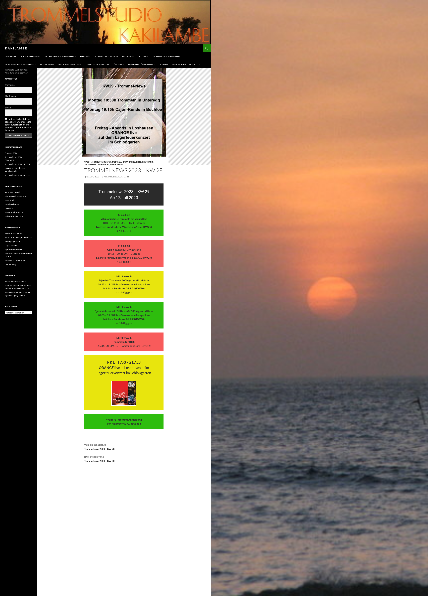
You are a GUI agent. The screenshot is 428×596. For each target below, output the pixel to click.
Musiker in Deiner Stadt (15, 260)
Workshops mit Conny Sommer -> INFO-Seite (61, 64)
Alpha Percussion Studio (15, 281)
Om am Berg (10, 264)
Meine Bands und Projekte (126, 162)
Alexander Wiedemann (116, 176)
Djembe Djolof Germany (15, 196)
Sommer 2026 (11, 153)
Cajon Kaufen (11, 245)
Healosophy (10, 200)
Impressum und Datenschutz (186, 64)
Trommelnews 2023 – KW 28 (99, 447)
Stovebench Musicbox (14, 212)
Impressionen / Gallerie (98, 64)
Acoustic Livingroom (14, 233)
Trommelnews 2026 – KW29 (17, 164)
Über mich (119, 64)
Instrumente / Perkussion (140, 64)
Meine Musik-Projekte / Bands (19, 64)
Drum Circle (128, 56)
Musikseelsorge (12, 204)
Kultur (107, 162)
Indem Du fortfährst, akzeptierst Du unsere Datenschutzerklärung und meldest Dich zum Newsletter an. (18, 124)
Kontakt (164, 64)
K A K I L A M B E (16, 48)
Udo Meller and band (14, 216)
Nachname (10, 96)
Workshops (117, 164)
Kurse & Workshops (30, 56)
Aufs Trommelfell (12, 192)
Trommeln (90, 164)
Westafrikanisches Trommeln (59, 56)
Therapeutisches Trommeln (166, 56)
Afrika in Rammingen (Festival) (18, 237)
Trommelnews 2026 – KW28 (17, 175)
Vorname (10, 84)
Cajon (87, 162)
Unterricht (103, 164)
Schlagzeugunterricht (106, 56)
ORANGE (9, 208)
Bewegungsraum (12, 241)
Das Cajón (85, 56)
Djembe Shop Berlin (13, 249)
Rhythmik (143, 56)
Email (8, 107)
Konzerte (97, 162)
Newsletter (10, 56)
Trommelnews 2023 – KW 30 (99, 459)
